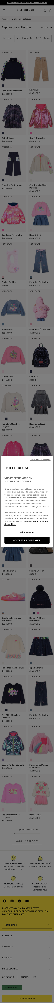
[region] (27, 501)
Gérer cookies (27, 532)
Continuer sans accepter (40, 460)
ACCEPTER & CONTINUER (27, 540)
